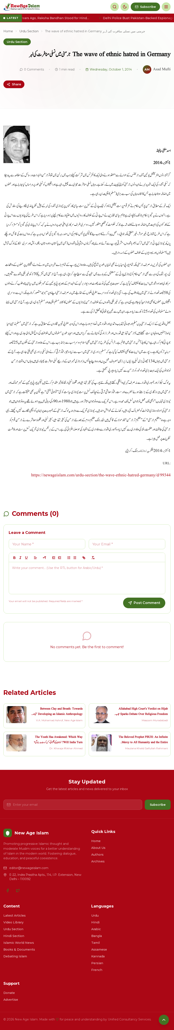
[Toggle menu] (166, 6)
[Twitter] (18, 890)
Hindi (95, 922)
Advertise (10, 1000)
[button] (35, 557)
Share (16, 84)
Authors (97, 854)
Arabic (96, 929)
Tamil (95, 943)
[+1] (60, 557)
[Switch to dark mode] (125, 7)
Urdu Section (29, 31)
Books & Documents (19, 949)
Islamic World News (18, 943)
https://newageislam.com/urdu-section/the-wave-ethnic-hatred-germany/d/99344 (101, 475)
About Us (98, 848)
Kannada (98, 956)
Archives (98, 861)
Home (8, 31)
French (96, 970)
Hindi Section (13, 936)
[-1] (54, 557)
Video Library (13, 922)
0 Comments (34, 69)
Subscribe (158, 805)
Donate (9, 993)
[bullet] (75, 557)
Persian (97, 963)
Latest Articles (14, 915)
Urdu (95, 915)
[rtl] (45, 557)
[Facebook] (7, 890)
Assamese (99, 949)
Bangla (96, 936)
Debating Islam (15, 956)
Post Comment (147, 603)
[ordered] (69, 557)
